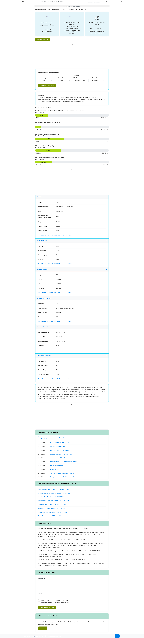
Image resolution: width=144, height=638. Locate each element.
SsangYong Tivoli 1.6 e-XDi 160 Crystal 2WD (62, 477)
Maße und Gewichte (42, 269)
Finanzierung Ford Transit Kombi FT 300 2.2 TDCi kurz (52, 512)
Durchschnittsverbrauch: (63, 78)
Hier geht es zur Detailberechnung (97, 33)
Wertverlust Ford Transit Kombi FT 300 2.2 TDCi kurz (52, 504)
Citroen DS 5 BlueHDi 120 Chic (58, 446)
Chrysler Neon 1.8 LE (56, 469)
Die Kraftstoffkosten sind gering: (44, 146)
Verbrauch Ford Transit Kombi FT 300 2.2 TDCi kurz (52, 508)
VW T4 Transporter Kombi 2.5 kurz (59, 442)
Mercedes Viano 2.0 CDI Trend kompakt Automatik (63, 461)
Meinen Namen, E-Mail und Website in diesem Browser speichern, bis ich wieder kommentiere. (55, 602)
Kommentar (41, 578)
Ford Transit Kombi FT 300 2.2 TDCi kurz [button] (72, 6)
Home (38, 6)
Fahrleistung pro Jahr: (44, 78)
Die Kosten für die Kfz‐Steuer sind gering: (47, 134)
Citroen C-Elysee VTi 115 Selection (59, 450)
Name (40, 593)
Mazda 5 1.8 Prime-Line (56, 465)
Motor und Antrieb (42, 240)
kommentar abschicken (47, 607)
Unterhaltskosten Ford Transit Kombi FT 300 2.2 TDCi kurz (54, 489)
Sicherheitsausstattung (44, 355)
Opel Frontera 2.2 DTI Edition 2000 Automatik (62, 473)
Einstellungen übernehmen (47, 85)
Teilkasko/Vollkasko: (96, 78)
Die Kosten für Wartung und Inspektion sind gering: (49, 157)
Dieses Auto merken (42, 39)
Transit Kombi (46, 6)
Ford (41, 6)
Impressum (27, 636)
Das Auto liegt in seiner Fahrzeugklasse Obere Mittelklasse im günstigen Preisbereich (59, 110)
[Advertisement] (23, 24)
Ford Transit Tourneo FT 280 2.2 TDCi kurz (61, 454)
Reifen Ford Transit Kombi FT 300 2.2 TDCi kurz (51, 516)
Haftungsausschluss (36, 636)
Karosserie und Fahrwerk (44, 298)
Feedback (42, 628)
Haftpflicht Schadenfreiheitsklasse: (80, 77)
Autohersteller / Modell (56, 438)
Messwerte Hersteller (43, 327)
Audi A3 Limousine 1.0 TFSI (57, 457)
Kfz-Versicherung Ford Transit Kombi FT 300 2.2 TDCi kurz (53, 500)
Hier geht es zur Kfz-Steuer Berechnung (72, 30)
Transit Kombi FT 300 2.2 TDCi (56, 6)
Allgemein (39, 196)
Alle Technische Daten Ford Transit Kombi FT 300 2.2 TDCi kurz (55, 235)
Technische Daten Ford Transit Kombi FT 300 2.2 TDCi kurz (54, 493)
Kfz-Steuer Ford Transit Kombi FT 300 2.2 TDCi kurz (52, 497)
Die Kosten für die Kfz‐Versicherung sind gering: (49, 122)
